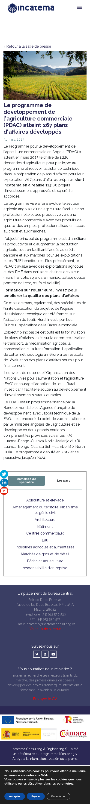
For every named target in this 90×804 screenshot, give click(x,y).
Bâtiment (45, 526)
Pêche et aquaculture (45, 561)
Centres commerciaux (45, 533)
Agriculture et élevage (45, 500)
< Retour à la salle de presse (27, 46)
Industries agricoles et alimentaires (45, 547)
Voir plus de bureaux (45, 629)
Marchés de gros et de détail (45, 554)
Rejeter (35, 796)
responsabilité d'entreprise (45, 568)
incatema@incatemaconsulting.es (50, 624)
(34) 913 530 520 (54, 614)
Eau (45, 540)
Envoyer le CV (45, 699)
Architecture (45, 519)
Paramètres (58, 796)
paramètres (65, 784)
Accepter (14, 796)
